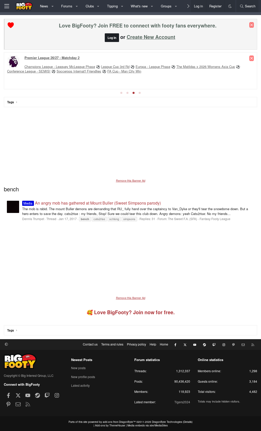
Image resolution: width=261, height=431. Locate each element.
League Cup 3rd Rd (115, 66)
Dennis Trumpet (33, 219)
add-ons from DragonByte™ (119, 422)
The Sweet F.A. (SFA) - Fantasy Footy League (199, 219)
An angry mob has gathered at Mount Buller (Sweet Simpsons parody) (92, 203)
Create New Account (151, 36)
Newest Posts (81, 359)
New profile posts (83, 377)
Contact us (90, 344)
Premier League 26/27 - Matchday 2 (52, 57)
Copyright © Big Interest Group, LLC (29, 375)
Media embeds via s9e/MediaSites (147, 425)
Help (153, 344)
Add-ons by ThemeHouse (110, 425)
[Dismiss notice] (251, 25)
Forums (66, 6)
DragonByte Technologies (167, 422)
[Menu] (6, 6)
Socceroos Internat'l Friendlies (79, 71)
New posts (78, 368)
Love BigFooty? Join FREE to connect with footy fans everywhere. (137, 25)
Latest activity (80, 385)
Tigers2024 (182, 402)
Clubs (90, 6)
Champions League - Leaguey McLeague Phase (59, 66)
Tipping (112, 6)
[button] (52, 6)
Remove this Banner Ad (130, 180)
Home (164, 344)
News (44, 6)
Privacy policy (136, 344)
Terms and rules (112, 344)
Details (188, 422)
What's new (139, 6)
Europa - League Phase (153, 66)
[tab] (121, 93)
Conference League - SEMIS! (28, 71)
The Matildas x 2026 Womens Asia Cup (205, 66)
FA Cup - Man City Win (124, 71)
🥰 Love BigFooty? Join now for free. (131, 312)
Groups (166, 6)
